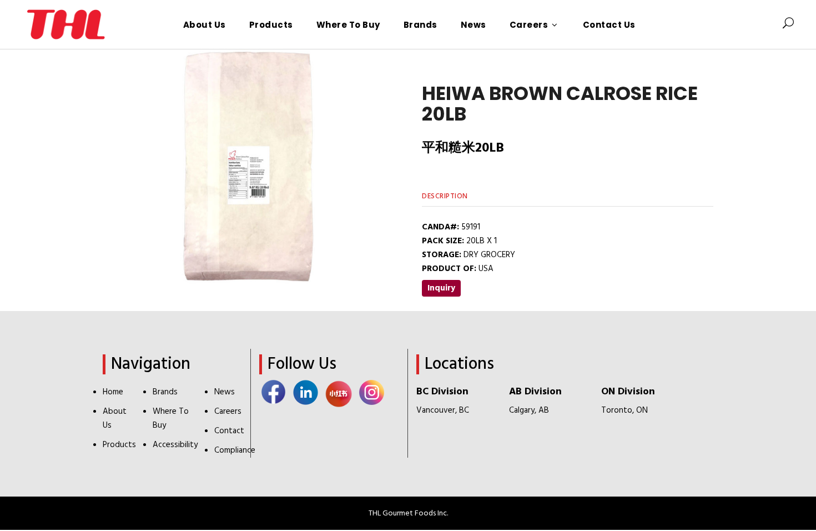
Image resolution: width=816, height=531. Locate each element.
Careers (227, 411)
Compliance (234, 450)
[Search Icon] (788, 24)
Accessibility (175, 445)
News (224, 392)
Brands (165, 392)
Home (113, 392)
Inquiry (441, 288)
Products (119, 445)
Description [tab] (445, 196)
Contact (229, 431)
